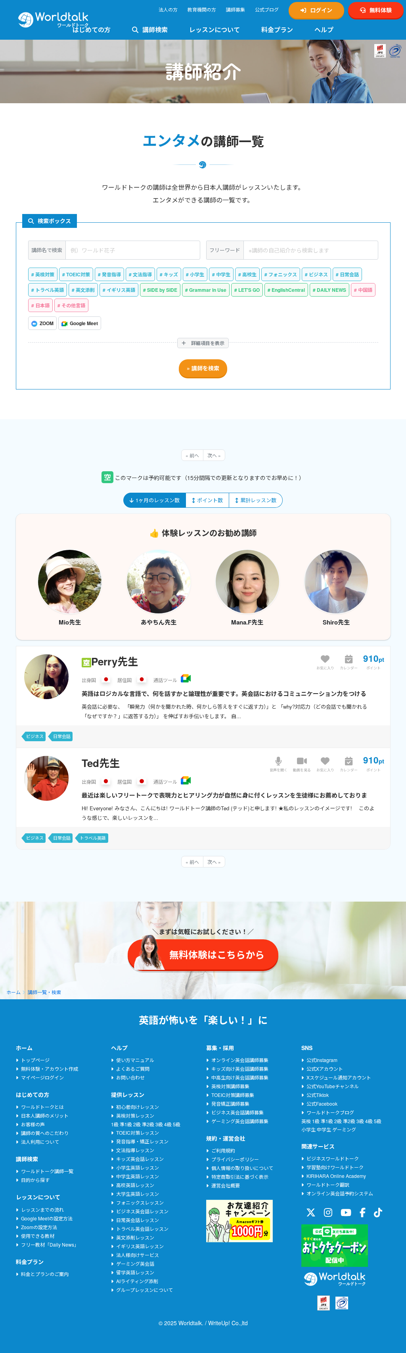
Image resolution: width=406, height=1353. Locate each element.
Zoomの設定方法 (39, 1227)
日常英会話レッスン (137, 1219)
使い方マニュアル (135, 1059)
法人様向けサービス (137, 1254)
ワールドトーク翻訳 (327, 1184)
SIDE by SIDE (162, 289)
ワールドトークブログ (330, 1112)
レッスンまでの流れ (42, 1209)
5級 (176, 1124)
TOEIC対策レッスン (137, 1132)
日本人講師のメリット (45, 1115)
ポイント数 (210, 500)
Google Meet (84, 323)
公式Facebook (321, 1103)
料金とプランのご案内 (45, 1273)
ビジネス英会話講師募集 (237, 1112)
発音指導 (111, 274)
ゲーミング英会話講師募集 (239, 1121)
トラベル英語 (49, 289)
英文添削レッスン (135, 1237)
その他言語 (73, 305)
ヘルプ (323, 29)
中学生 (223, 274)
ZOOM (47, 323)
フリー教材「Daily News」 (50, 1244)
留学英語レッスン (135, 1272)
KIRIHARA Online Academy (336, 1175)
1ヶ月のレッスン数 (158, 500)
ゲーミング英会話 (135, 1263)
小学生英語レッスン (137, 1167)
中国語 (365, 289)
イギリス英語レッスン (140, 1246)
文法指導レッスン (135, 1150)
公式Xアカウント (324, 1068)
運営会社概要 (225, 1185)
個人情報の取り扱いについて (242, 1167)
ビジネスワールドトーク (332, 1158)
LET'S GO (249, 289)
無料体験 (381, 10)
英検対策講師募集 (230, 1086)
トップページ (35, 1059)
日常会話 (349, 274)
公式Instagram (321, 1059)
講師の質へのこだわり (45, 1132)
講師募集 (235, 9)
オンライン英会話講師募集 (239, 1059)
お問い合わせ (130, 1077)
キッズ (171, 274)
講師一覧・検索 (44, 992)
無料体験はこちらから (312, 1325)
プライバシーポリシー (235, 1159)
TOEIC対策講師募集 (232, 1094)
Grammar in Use (207, 289)
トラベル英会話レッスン (142, 1228)
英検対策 (44, 274)
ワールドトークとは (42, 1106)
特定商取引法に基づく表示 (239, 1176)
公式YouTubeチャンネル (332, 1086)
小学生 (197, 274)
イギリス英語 (121, 289)
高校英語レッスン (135, 1184)
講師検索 (155, 29)
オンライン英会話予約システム (339, 1193)
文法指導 (142, 274)
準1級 (126, 1124)
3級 (159, 1124)
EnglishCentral (288, 289)
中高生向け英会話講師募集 (239, 1077)
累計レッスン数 (258, 500)
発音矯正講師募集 (230, 1103)
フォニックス (282, 274)
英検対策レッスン (135, 1115)
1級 (115, 1124)
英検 (306, 1121)
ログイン (321, 10)
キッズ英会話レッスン (140, 1158)
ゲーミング (344, 1129)
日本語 (42, 305)
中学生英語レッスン (137, 1176)
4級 (168, 1124)
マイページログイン (42, 1077)
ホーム (13, 992)
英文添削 (85, 289)
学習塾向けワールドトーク (335, 1167)
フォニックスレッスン (140, 1202)
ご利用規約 (223, 1150)
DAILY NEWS (331, 289)
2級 (137, 1124)
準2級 (148, 1124)
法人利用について (40, 1141)
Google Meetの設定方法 (47, 1218)
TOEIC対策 (78, 274)
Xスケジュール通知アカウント (338, 1077)
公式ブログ (267, 9)
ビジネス (318, 274)
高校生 (249, 274)
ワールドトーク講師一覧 (47, 1171)
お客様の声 (33, 1124)
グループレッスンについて (144, 1289)
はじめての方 (92, 29)
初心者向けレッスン (137, 1106)
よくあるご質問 (132, 1068)
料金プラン (277, 29)
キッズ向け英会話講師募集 (239, 1068)
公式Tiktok (317, 1094)
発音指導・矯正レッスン (142, 1141)
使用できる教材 (37, 1235)
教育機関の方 (202, 9)
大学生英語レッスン (137, 1193)
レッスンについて (214, 29)
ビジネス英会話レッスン (142, 1211)
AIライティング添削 (137, 1281)
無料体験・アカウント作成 (49, 1068)
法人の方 (168, 9)
